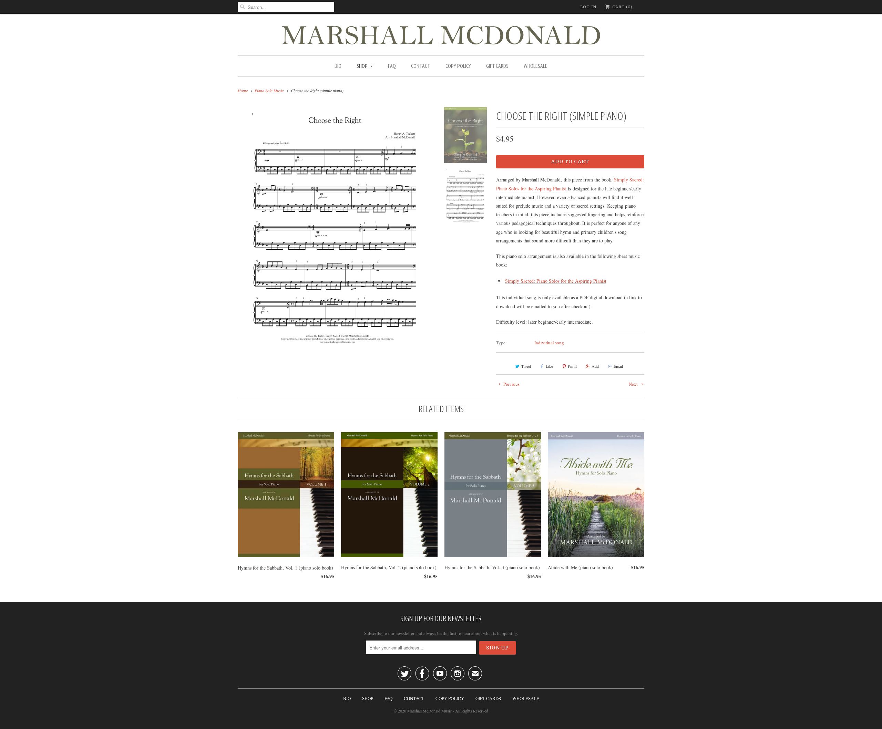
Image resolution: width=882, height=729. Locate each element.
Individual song (549, 343)
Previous (511, 384)
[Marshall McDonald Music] (441, 36)
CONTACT (420, 65)
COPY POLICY (458, 65)
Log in (588, 6)
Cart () (622, 6)
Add (595, 366)
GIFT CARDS (497, 65)
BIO (338, 65)
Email (618, 366)
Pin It (572, 366)
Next (634, 384)
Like (549, 366)
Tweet (526, 366)
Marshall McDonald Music (429, 711)
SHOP (362, 65)
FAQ (392, 65)
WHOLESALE (535, 65)
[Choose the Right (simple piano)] (336, 227)
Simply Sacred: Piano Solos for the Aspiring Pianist (555, 281)
